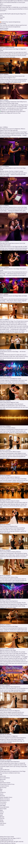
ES (2, 18)
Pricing (2, 781)
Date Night (3, 805)
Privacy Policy (3, 843)
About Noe (3, 779)
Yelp (1, 774)
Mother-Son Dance (5, 799)
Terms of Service (11, 843)
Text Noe (2, 17)
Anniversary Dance (5, 800)
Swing (1, 820)
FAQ (1, 791)
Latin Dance (3, 823)
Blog (1, 789)
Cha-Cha (2, 818)
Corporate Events (4, 807)
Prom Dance (3, 802)
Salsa (1, 815)
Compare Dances (4, 786)
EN (0, 18)
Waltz (1, 810)
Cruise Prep (3, 804)
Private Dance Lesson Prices (7, 784)
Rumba (2, 821)
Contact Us (3, 792)
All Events (2, 795)
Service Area (3, 787)
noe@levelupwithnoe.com (6, 840)
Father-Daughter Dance (6, 797)
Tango (1, 813)
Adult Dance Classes (5, 782)
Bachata (2, 817)
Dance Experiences (5, 778)
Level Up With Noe (4, 14)
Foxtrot (2, 812)
